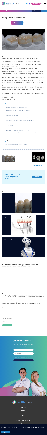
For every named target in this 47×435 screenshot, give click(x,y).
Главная (4, 25)
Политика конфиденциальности (23, 420)
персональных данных (24, 357)
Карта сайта (23, 418)
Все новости (36, 10)
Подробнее (37, 176)
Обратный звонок (36, 3)
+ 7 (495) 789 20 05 (23, 423)
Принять (5, 432)
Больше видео (7, 325)
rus (16, 3)
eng (18, 3)
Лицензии (23, 407)
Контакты (23, 405)
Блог (23, 415)
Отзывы (23, 412)
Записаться (17, 22)
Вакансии (23, 410)
